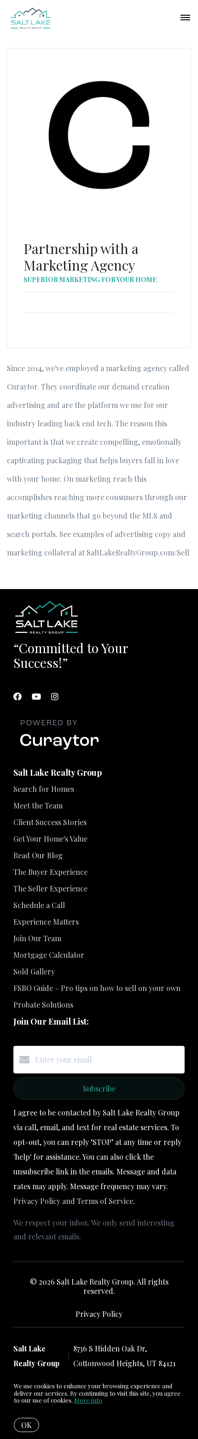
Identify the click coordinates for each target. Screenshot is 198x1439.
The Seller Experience (50, 888)
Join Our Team (37, 938)
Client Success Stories (50, 822)
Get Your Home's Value (50, 838)
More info (88, 1400)
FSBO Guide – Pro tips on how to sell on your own (97, 988)
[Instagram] (54, 696)
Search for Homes (43, 789)
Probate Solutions (43, 1004)
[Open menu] (185, 18)
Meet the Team (38, 805)
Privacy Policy (99, 1314)
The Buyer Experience (50, 872)
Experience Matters (46, 921)
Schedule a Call (39, 905)
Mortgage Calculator (48, 955)
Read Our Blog (38, 855)
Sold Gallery (34, 971)
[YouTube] (36, 696)
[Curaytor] (59, 750)
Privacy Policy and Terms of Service (73, 1201)
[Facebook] (17, 696)
